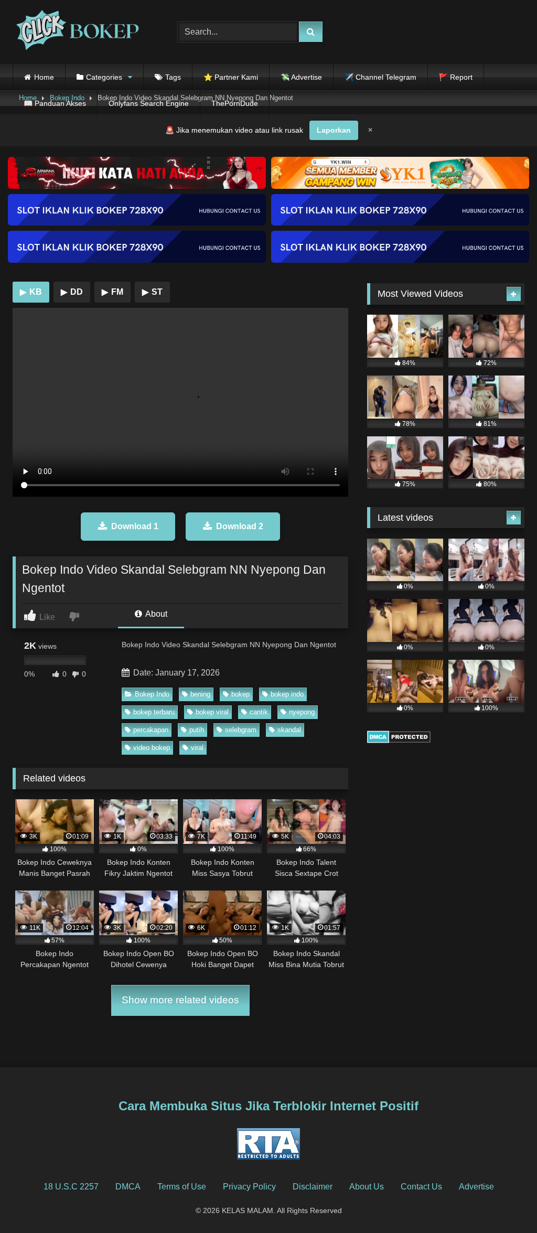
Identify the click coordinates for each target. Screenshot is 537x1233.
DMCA (128, 1186)
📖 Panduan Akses (55, 103)
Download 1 (134, 526)
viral (197, 748)
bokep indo (287, 694)
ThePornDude (234, 103)
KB (31, 291)
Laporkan (334, 130)
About (155, 613)
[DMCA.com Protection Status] (399, 740)
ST (152, 291)
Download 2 (239, 526)
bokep (240, 694)
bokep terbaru (154, 712)
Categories (104, 77)
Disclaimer (312, 1186)
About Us (366, 1186)
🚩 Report (455, 77)
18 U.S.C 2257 (71, 1186)
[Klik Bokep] (83, 32)
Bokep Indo (152, 694)
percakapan (150, 730)
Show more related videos (180, 999)
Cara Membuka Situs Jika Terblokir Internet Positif (268, 1106)
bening (200, 694)
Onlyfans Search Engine (149, 103)
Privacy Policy (249, 1186)
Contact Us (421, 1186)
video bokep (151, 748)
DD (72, 291)
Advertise (476, 1186)
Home (44, 77)
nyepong (302, 712)
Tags (173, 77)
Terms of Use (181, 1186)
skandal (289, 730)
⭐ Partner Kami (230, 77)
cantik (259, 712)
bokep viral (212, 712)
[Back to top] (504, 1202)
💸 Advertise (301, 77)
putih (196, 730)
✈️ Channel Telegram (380, 77)
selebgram (240, 730)
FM (112, 291)
